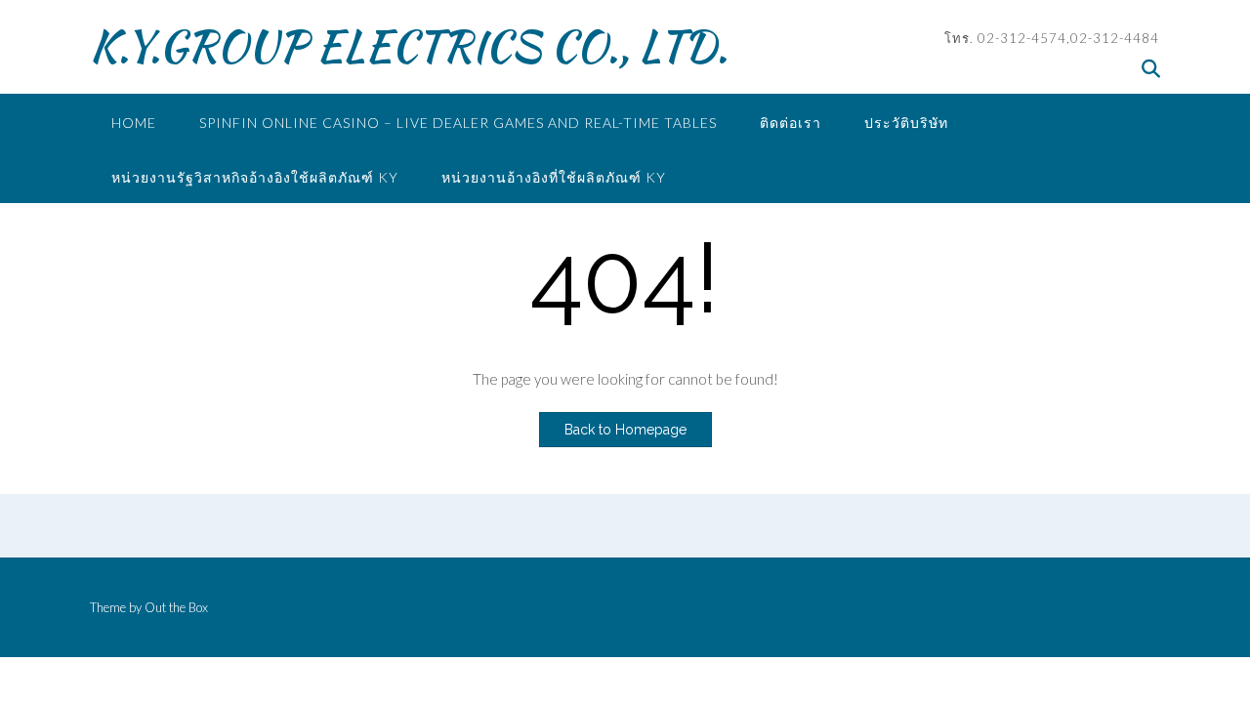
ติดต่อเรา (790, 122)
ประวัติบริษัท (906, 122)
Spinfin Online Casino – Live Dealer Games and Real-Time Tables (458, 122)
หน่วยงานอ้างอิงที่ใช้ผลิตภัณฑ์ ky (553, 177)
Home (133, 122)
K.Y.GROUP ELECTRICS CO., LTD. (409, 46)
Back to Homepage (625, 429)
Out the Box (176, 607)
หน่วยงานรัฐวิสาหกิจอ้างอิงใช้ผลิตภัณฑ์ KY (254, 177)
